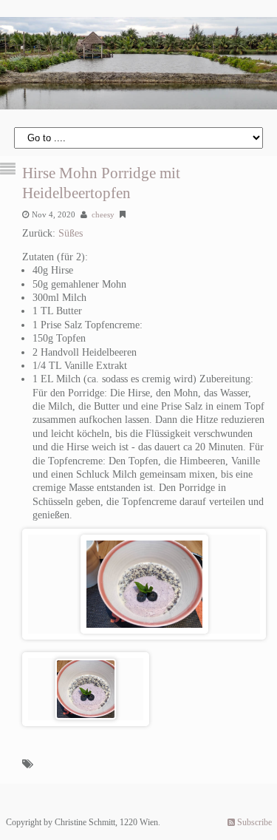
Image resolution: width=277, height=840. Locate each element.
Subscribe (253, 822)
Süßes (70, 233)
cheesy (103, 214)
